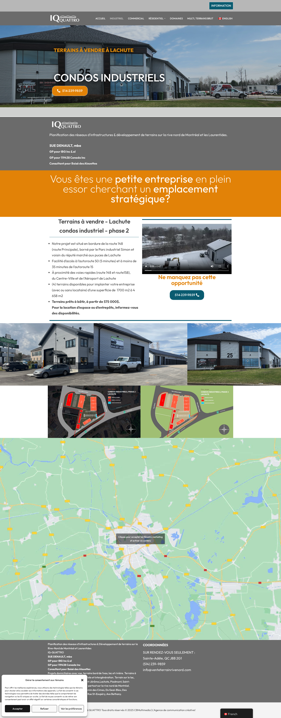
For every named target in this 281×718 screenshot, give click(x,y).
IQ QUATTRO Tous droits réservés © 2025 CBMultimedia (118, 710)
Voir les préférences (71, 708)
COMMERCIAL (136, 18)
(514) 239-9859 (154, 664)
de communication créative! (179, 710)
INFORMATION (221, 5)
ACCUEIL (100, 18)
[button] (82, 680)
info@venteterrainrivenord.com (167, 670)
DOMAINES (176, 18)
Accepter (18, 708)
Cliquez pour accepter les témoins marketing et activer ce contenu (140, 538)
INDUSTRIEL (116, 18)
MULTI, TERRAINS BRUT (200, 18)
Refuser (44, 708)
